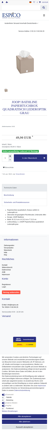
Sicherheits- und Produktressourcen (16, 202)
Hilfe (5, 252)
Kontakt (4, 265)
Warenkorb (8, 250)
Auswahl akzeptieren (24, 427)
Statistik (9, 397)
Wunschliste (9, 167)
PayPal (8, 406)
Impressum (6, 274)
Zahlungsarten (9, 245)
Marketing (9, 400)
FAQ (5, 255)
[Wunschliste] (34, 2)
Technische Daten (10, 188)
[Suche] (43, 7)
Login (4, 287)
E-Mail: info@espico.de (10, 305)
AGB (3, 272)
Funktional (10, 408)
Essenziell (9, 395)
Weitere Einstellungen (10, 411)
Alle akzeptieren (24, 416)
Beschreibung (9, 195)
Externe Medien (11, 403)
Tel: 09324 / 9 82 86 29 (10, 307)
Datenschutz (6, 270)
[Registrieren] (7, 2)
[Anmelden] (3, 2)
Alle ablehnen (24, 422)
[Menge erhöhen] (10, 156)
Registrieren (6, 284)
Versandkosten (20, 174)
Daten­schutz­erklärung (22, 390)
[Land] (30, 2)
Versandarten (8, 248)
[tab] (24, 187)
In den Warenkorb (29, 158)
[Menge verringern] (10, 160)
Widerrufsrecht (7, 267)
